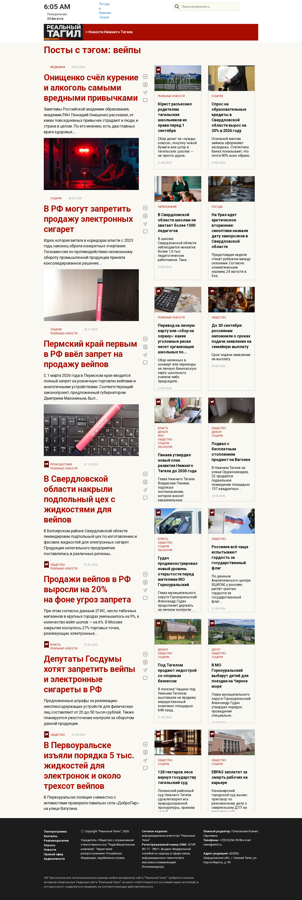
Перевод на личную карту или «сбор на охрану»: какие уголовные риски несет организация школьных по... (176, 338)
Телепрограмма (55, 831)
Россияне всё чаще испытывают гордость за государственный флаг (230, 557)
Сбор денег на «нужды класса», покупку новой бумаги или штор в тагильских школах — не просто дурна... (177, 147)
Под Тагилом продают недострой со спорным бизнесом (177, 673)
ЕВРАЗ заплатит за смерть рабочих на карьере (230, 777)
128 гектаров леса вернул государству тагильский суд (177, 777)
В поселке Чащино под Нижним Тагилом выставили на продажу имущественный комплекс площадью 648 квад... (177, 699)
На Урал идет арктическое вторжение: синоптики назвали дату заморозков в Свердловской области (230, 230)
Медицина (57, 67)
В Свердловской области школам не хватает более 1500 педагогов (177, 222)
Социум (56, 198)
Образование (167, 206)
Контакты (50, 836)
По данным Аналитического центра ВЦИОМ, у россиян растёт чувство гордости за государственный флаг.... (231, 589)
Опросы (49, 845)
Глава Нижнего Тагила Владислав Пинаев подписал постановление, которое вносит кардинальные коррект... (176, 491)
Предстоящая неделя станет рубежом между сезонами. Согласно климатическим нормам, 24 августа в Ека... (231, 265)
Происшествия (61, 464)
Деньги (163, 432)
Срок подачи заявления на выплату (231, 357)
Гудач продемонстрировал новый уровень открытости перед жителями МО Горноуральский (177, 571)
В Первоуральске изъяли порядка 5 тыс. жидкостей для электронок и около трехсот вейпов (89, 765)
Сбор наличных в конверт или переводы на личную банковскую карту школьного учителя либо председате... (177, 370)
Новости (50, 849)
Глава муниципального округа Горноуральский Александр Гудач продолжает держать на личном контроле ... (177, 601)
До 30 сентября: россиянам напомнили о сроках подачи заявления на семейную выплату (231, 336)
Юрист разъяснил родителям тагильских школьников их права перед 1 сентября (175, 117)
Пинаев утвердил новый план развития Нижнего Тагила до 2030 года (177, 463)
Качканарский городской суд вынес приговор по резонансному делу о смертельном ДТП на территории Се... (229, 801)
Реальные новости (63, 333)
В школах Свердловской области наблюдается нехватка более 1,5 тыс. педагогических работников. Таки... (177, 249)
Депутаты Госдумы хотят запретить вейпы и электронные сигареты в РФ (89, 674)
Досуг (216, 649)
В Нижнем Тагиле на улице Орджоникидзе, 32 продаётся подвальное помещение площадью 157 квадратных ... (231, 478)
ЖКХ (161, 435)
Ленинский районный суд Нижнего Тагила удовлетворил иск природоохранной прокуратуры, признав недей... (176, 801)
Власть (55, 644)
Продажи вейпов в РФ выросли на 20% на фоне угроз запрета (87, 589)
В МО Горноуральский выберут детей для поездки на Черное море (230, 676)
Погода (217, 206)
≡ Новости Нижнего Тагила (109, 32)
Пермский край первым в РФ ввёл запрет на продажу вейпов (90, 354)
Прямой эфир (53, 854)
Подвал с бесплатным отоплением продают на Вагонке (231, 451)
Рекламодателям (56, 840)
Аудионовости (54, 858)
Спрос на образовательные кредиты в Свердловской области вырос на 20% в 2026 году (229, 117)
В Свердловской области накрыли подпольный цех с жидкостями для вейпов (79, 499)
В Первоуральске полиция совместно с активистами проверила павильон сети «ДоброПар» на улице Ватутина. (91, 803)
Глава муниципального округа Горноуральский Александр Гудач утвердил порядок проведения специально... (231, 705)
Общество (57, 564)
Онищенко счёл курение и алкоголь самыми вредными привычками (91, 88)
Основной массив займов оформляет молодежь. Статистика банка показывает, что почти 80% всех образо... (231, 147)
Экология (165, 447)
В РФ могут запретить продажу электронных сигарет (88, 219)
